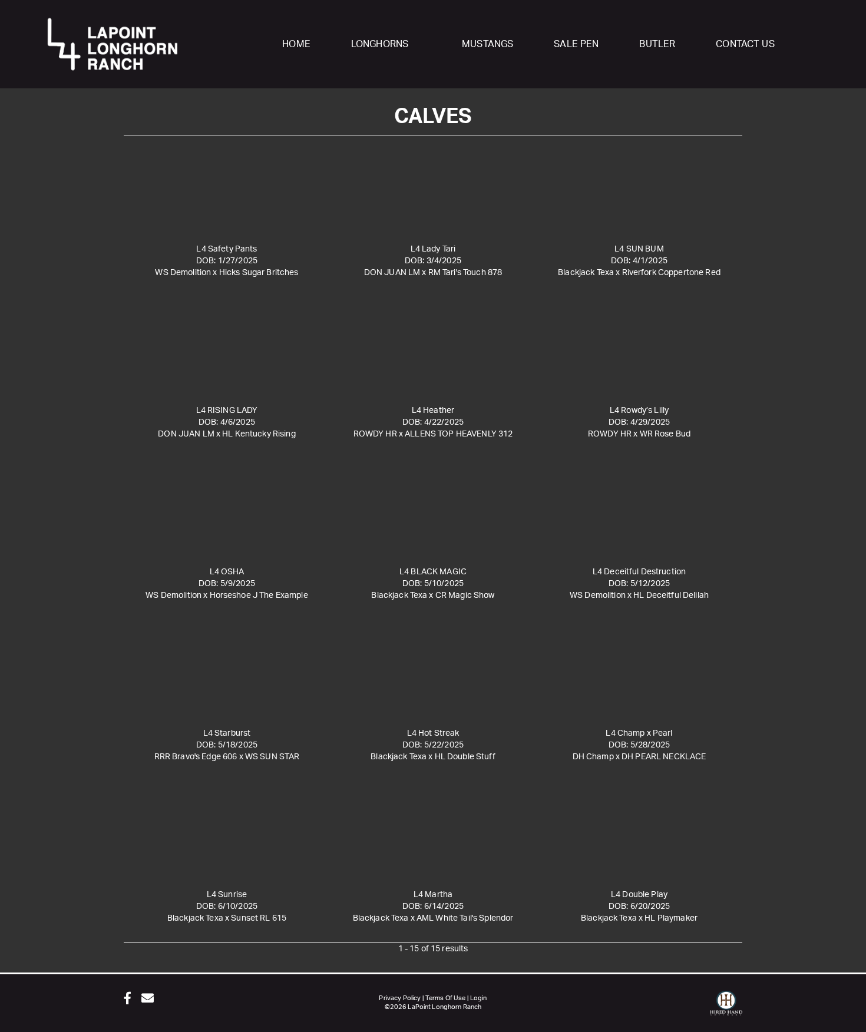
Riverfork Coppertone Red (671, 273)
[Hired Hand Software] (726, 1008)
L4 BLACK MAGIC (433, 572)
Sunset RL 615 (258, 918)
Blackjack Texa (586, 273)
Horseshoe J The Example (259, 595)
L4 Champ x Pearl (639, 733)
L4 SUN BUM (638, 249)
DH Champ (593, 757)
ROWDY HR (375, 434)
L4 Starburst (227, 733)
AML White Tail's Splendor (465, 918)
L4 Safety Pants (226, 249)
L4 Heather (433, 410)
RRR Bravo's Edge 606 (195, 757)
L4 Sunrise (227, 895)
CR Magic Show (465, 595)
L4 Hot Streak (433, 733)
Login (478, 998)
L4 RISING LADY (227, 410)
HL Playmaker (671, 918)
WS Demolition (183, 273)
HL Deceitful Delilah (671, 595)
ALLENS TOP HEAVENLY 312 (459, 434)
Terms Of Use (445, 998)
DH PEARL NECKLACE (664, 757)
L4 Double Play (639, 895)
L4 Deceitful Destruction (639, 572)
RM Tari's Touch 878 (465, 273)
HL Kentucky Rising (259, 434)
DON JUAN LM (392, 273)
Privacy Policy (400, 998)
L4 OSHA (227, 572)
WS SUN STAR (272, 757)
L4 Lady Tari (433, 249)
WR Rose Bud (665, 434)
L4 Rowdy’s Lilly (639, 410)
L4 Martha (433, 895)
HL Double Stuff (465, 757)
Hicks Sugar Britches (259, 273)
